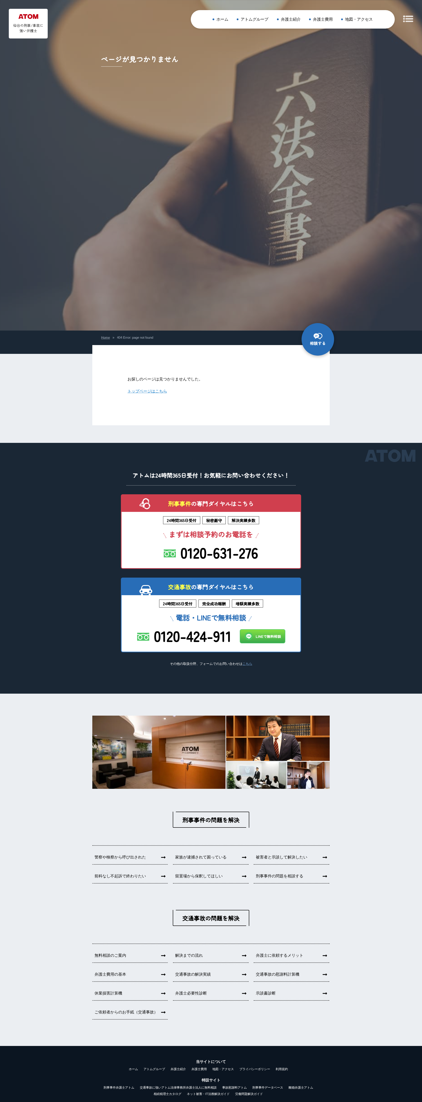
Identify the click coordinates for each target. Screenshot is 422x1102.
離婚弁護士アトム (301, 1087)
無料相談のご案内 (110, 955)
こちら (247, 664)
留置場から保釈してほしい (199, 876)
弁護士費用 (323, 19)
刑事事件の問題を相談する (279, 876)
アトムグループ (254, 19)
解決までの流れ (189, 955)
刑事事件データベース (267, 1087)
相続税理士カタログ (167, 1094)
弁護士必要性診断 (191, 993)
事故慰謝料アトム (234, 1087)
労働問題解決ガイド (249, 1094)
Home (105, 337)
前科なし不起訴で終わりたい (120, 876)
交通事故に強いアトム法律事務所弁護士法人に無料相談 (178, 1087)
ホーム (222, 19)
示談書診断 (266, 993)
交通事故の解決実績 (193, 974)
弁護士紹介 (291, 19)
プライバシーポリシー (254, 1069)
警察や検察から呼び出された (120, 857)
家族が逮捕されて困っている (201, 857)
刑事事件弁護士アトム (119, 1087)
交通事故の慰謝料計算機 (277, 974)
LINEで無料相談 (268, 636)
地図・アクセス (359, 19)
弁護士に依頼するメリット (279, 955)
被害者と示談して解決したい (281, 857)
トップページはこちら (147, 391)
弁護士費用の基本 (110, 974)
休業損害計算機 (108, 993)
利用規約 (282, 1069)
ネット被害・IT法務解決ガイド (208, 1094)
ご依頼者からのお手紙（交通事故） (126, 1012)
